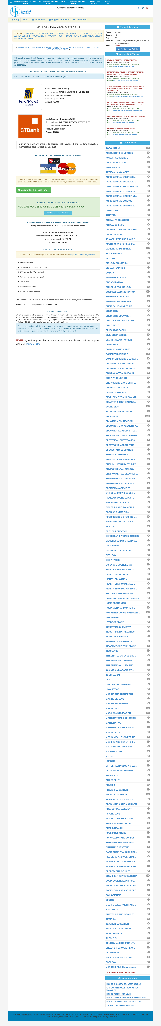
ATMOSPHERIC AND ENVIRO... (121, 239)
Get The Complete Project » (127, 49)
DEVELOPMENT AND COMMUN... (122, 397)
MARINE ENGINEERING (118, 703)
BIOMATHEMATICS (115, 267)
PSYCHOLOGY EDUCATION (119, 818)
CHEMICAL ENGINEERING (119, 306)
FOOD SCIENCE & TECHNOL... (121, 516)
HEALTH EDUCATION (116, 579)
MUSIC (109, 756)
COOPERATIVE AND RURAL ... (121, 363)
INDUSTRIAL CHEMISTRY (119, 627)
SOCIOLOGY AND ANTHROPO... (122, 890)
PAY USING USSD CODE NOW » (58, 213)
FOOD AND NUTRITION (117, 512)
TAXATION (111, 919)
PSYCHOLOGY (113, 813)
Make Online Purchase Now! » (34, 189)
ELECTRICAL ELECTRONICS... (121, 440)
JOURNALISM (113, 674)
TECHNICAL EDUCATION (118, 928)
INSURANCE (112, 650)
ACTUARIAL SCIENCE (117, 157)
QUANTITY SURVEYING (118, 847)
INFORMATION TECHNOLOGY (121, 646)
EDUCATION (112, 416)
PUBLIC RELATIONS (116, 832)
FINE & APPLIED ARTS (117, 502)
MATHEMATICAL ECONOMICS (121, 717)
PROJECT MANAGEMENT (119, 808)
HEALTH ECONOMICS (117, 574)
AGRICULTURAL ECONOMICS (121, 181)
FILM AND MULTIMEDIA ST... (120, 497)
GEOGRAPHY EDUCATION (119, 550)
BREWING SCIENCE (116, 277)
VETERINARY (112, 952)
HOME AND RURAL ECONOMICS (122, 598)
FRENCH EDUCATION (117, 531)
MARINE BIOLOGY (115, 698)
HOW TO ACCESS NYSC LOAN (118, 994)
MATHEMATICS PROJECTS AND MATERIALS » (126, 135)
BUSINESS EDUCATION (118, 296)
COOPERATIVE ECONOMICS (120, 368)
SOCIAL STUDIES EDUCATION (121, 885)
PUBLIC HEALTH (114, 828)
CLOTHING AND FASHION (119, 339)
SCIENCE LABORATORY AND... (121, 866)
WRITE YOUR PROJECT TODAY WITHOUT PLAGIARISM (122, 989)
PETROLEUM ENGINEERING (120, 770)
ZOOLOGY (111, 962)
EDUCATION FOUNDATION (119, 421)
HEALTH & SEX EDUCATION (120, 569)
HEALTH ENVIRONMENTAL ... (120, 583)
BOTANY (110, 272)
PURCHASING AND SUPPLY (120, 837)
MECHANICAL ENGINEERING (120, 737)
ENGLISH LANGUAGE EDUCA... (121, 459)
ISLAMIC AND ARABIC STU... (120, 670)
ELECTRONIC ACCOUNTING (120, 445)
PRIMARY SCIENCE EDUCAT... (121, 799)
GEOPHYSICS (113, 559)
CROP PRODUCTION (116, 377)
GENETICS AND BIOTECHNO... (121, 540)
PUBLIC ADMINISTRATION (119, 823)
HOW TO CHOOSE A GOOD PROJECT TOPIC (124, 1001)
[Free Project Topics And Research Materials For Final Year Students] (11, 2)
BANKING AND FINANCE (118, 248)
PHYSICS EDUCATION (117, 789)
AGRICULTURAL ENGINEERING (122, 186)
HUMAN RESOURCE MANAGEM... (123, 612)
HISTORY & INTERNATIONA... (120, 593)
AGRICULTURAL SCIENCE (119, 200)
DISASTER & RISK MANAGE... (121, 401)
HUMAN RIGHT (113, 617)
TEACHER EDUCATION (117, 923)
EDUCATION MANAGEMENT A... (122, 425)
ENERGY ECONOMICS (117, 454)
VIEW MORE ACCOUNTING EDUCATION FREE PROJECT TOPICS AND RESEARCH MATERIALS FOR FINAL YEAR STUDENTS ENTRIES (59, 48)
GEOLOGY (111, 555)
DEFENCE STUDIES (116, 392)
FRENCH (110, 526)
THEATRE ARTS (114, 933)
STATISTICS (112, 909)
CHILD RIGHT (112, 325)
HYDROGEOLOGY (115, 622)
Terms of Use (33, 343)
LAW (108, 679)
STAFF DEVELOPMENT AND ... (121, 904)
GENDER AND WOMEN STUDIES (122, 535)
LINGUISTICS (112, 689)
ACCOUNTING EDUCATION (119, 152)
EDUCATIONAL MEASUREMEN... (122, 435)
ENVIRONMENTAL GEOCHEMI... (122, 473)
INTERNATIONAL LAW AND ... (121, 665)
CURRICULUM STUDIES (118, 387)
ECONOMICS (112, 406)
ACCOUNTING (113, 148)
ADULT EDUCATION (116, 162)
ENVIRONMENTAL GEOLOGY (120, 478)
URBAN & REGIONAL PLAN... (120, 947)
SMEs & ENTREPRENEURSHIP (121, 875)
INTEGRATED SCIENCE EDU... (121, 655)
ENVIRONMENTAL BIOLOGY (120, 469)
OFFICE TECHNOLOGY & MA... (121, 765)
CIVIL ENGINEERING (116, 334)
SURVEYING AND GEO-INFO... (121, 914)
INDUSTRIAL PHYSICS (117, 636)
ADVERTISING (113, 167)
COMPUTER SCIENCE (117, 354)
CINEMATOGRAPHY (116, 330)
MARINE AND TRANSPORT (119, 694)
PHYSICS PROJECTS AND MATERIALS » (124, 66)
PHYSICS (110, 784)
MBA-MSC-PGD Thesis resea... (121, 966)
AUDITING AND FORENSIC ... (120, 243)
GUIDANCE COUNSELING (119, 564)
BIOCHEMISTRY (114, 253)
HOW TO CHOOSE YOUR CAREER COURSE (123, 984)
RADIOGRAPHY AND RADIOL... (121, 852)
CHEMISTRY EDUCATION (118, 315)
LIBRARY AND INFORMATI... (120, 684)
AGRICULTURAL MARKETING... (121, 196)
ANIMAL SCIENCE (115, 224)
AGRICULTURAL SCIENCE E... (121, 205)
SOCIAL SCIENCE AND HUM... (121, 880)
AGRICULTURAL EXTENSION (120, 191)
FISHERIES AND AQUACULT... (121, 507)
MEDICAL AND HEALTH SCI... (120, 741)
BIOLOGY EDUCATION (117, 263)
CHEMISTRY (112, 310)
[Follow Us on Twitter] (142, 8)
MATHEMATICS (113, 722)
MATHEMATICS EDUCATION (120, 727)
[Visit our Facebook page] (138, 8)
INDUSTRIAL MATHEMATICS (120, 631)
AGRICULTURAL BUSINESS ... (121, 176)
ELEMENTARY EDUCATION (119, 449)
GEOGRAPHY (113, 545)
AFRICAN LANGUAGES (117, 172)
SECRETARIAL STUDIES (118, 871)
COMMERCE (112, 344)
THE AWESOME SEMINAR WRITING (120, 1005)
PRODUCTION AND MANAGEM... (122, 804)
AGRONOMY (112, 210)
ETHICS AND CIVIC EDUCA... (120, 492)
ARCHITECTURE (114, 234)
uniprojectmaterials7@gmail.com (82, 254)
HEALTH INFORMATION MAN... (121, 588)
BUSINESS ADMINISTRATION (120, 291)
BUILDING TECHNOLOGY (118, 287)
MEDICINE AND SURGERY (119, 746)
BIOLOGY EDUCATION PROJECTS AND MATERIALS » (128, 97)
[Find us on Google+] (147, 8)
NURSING (111, 761)
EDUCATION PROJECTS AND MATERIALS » (125, 80)
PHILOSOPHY (113, 780)
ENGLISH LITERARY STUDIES (121, 464)
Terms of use (113, 1017)
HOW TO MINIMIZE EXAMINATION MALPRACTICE (126, 997)
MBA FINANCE (113, 732)
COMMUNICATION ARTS (118, 349)
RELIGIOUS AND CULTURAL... (121, 856)
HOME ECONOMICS (116, 603)
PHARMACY (112, 775)
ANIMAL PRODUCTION (117, 220)
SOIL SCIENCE (113, 895)
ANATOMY (111, 215)
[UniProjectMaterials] (33, 11)
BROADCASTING (114, 282)
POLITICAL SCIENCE (116, 794)
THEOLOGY (111, 938)
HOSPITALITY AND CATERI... (120, 607)
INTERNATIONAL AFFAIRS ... (120, 660)
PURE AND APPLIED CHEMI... (121, 842)
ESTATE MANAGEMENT (118, 488)
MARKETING (112, 708)
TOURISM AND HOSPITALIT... (120, 942)
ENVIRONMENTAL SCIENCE (120, 483)
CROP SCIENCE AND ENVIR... (121, 382)
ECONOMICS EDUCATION (119, 411)
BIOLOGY (110, 258)
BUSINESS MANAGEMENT (119, 301)
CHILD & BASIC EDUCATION (120, 320)
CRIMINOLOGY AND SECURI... (121, 373)
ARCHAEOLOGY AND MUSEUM (121, 229)
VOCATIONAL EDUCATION (119, 957)
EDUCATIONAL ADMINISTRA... (121, 430)
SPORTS (110, 899)
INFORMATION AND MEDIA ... (121, 641)
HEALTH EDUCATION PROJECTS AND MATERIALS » (128, 111)
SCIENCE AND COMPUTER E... (121, 861)
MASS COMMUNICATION (118, 713)
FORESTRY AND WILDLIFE (119, 521)
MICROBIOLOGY (114, 751)
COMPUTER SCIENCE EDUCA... (122, 358)
